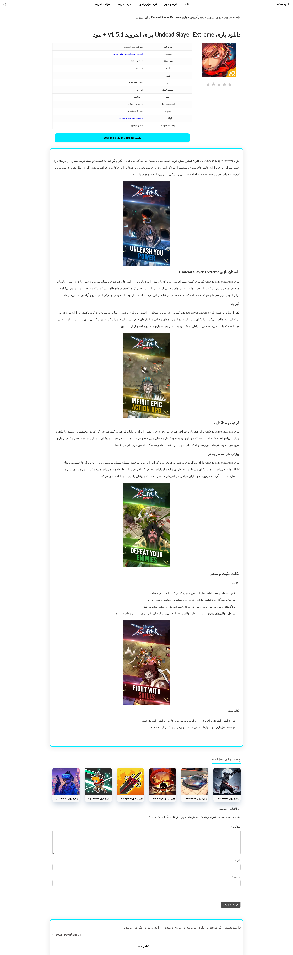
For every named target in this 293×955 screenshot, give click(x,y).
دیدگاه (236, 826)
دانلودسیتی (283, 4)
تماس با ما (143, 945)
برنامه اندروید (102, 4)
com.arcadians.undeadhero (131, 118)
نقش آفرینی (197, 17)
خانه (187, 4)
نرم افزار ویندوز (148, 4)
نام (238, 860)
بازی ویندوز (171, 4)
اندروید (228, 17)
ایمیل (236, 876)
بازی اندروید (124, 4)
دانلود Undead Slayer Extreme (122, 137)
